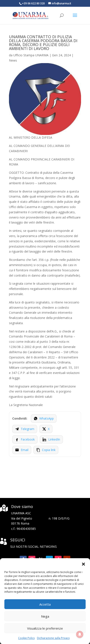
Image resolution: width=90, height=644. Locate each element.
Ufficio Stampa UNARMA (30, 55)
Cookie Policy (26, 638)
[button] (83, 563)
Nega (45, 616)
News (13, 60)
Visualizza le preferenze (45, 628)
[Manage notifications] (79, 634)
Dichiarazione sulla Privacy (53, 638)
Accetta (45, 604)
